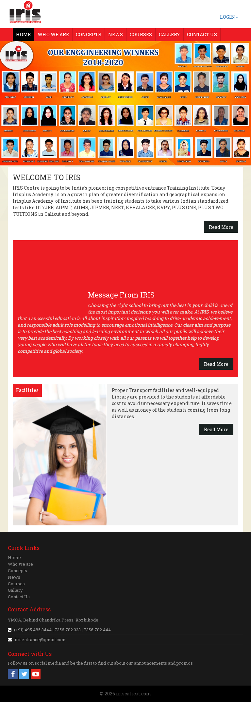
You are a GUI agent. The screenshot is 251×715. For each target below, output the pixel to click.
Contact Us (19, 597)
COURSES (141, 34)
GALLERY (169, 34)
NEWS (115, 34)
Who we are (20, 564)
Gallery (15, 590)
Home (14, 557)
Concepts (17, 570)
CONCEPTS (88, 34)
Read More (221, 227)
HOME (23, 34)
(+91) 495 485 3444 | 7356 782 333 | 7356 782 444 (62, 630)
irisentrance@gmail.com (40, 639)
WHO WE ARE (53, 34)
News (14, 577)
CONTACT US (202, 34)
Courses (16, 584)
